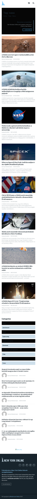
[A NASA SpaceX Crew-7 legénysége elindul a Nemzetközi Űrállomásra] (18, 290)
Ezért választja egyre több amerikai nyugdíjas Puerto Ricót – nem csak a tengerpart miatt (15, 408)
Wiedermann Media (15, 496)
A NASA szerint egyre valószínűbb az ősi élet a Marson (18, 56)
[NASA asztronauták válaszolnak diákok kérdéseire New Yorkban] (18, 221)
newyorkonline (5, 132)
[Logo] (3, 3)
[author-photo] (4, 375)
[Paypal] (27, 465)
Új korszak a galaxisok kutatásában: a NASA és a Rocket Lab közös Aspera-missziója (17, 128)
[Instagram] (23, 465)
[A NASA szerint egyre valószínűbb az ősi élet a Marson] (18, 44)
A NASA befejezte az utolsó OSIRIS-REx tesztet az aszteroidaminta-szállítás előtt (17, 268)
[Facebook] (20, 465)
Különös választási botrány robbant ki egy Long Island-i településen (17, 420)
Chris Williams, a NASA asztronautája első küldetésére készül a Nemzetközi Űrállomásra (17, 197)
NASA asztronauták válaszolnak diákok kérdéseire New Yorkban (18, 233)
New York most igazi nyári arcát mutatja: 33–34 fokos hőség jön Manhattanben (18, 382)
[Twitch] (30, 465)
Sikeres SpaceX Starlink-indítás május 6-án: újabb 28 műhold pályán (18, 163)
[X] (34, 465)
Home (5, 16)
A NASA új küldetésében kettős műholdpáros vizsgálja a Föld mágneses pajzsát (18, 91)
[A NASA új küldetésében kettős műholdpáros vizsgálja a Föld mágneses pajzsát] (18, 79)
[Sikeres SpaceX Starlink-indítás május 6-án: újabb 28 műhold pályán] (18, 152)
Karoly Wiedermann (7, 59)
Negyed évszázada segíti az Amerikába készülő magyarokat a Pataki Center (16, 370)
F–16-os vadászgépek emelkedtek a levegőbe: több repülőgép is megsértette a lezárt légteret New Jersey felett (18, 433)
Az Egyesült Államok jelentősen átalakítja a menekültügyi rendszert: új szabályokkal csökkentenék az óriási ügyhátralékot (18, 394)
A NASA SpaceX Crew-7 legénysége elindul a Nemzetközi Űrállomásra (16, 302)
